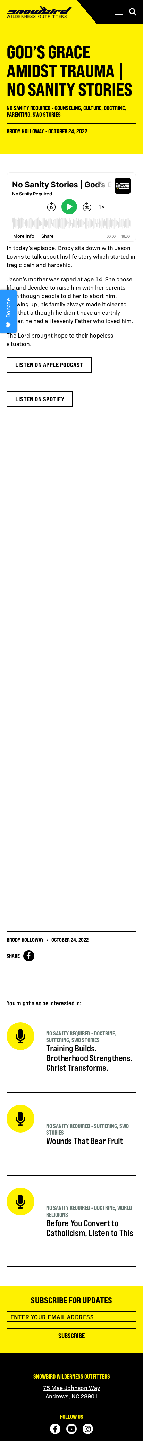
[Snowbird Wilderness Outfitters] (50, 12)
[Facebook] (55, 1429)
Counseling (67, 107)
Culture (92, 107)
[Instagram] (88, 1429)
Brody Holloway (25, 131)
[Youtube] (71, 1429)
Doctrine (114, 107)
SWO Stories (47, 114)
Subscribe (71, 1335)
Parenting (18, 114)
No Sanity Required (28, 107)
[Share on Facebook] (28, 956)
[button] (119, 12)
